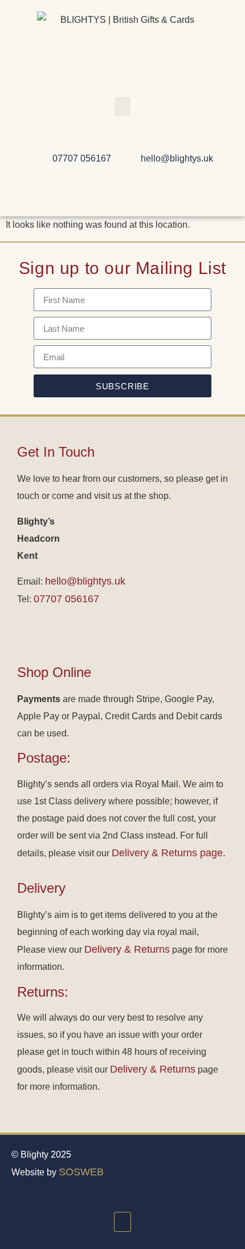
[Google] (143, 194)
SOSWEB (81, 1172)
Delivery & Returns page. (169, 853)
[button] (122, 106)
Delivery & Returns (127, 949)
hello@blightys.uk (85, 581)
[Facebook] (102, 194)
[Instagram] (122, 194)
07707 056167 (66, 599)
